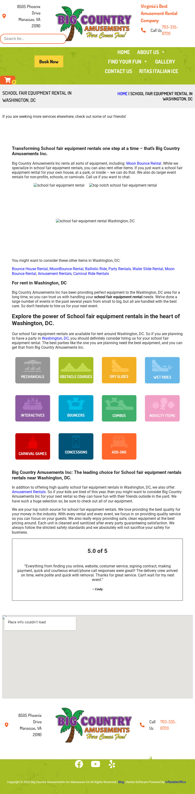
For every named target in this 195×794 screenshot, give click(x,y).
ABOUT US (148, 52)
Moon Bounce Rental (143, 163)
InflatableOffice (175, 782)
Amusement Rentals (55, 273)
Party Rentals (119, 269)
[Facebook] (78, 764)
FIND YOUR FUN (124, 61)
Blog (121, 782)
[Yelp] (112, 764)
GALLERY (165, 61)
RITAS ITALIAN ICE (158, 71)
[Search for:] (33, 39)
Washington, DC (55, 338)
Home (122, 93)
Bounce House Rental (30, 269)
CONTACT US (118, 71)
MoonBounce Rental (66, 269)
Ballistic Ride (96, 269)
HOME (123, 52)
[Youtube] (95, 764)
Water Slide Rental (147, 269)
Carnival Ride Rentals (91, 273)
